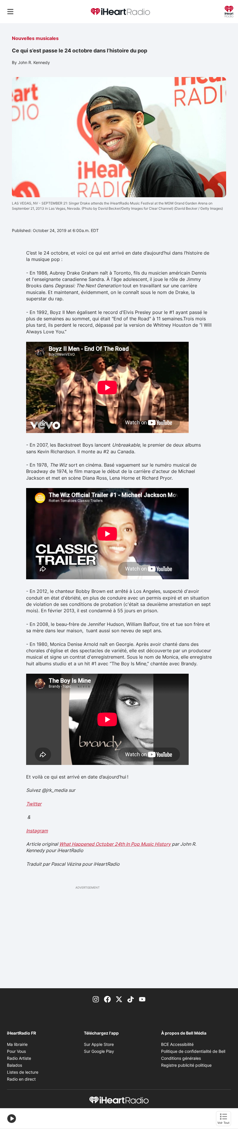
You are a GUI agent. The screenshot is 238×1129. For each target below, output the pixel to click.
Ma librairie (17, 1044)
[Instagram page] (95, 998)
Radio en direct (21, 1079)
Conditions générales (181, 1058)
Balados (14, 1065)
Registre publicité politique (186, 1065)
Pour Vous (16, 1051)
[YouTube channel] (142, 998)
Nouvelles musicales (35, 38)
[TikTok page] (130, 998)
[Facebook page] (107, 998)
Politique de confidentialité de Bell (193, 1051)
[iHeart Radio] (229, 11)
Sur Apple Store (99, 1044)
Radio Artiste (19, 1058)
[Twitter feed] (119, 998)
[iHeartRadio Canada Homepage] (120, 11)
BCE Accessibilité (177, 1044)
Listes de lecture (22, 1072)
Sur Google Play (99, 1051)
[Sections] (10, 11)
